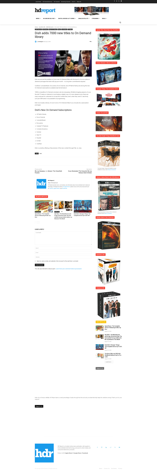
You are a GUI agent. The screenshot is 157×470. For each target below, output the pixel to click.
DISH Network (49, 27)
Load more (108, 362)
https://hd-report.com (53, 182)
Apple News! (69, 453)
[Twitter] (119, 1)
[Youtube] (121, 1)
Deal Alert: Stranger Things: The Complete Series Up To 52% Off (113, 346)
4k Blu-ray (57, 211)
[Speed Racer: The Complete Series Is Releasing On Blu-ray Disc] (44, 206)
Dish (41, 153)
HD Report (40, 41)
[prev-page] (36, 222)
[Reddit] (110, 447)
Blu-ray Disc (37, 211)
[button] (120, 22)
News (59, 29)
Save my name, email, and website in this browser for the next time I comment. (57, 261)
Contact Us (107, 468)
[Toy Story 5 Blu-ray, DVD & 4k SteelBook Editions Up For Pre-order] (100, 355)
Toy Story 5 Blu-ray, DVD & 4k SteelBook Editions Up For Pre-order (113, 355)
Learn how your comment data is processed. (69, 268)
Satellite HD (42, 27)
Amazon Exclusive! (112, 169)
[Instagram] (117, 1)
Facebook (64, 188)
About (100, 468)
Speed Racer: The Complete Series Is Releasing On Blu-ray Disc (43, 215)
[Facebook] (114, 1)
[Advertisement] (109, 382)
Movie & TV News (53, 29)
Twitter (51, 188)
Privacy (120, 468)
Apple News (56, 188)
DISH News (45, 29)
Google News (66, 186)
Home (36, 27)
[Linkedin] (106, 447)
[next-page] (38, 222)
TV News (70, 29)
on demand (64, 29)
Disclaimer (114, 468)
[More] (77, 45)
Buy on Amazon (108, 213)
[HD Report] (45, 10)
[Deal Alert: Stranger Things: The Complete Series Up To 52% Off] (83, 206)
